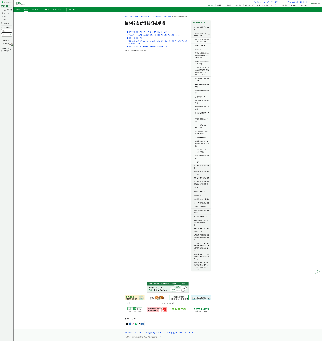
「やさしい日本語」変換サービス (297, 2)
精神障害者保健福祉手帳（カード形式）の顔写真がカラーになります (148, 32)
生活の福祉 (45, 9)
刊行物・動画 (283, 5)
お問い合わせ (303, 5)
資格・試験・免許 (249, 5)
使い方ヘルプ (177, 333)
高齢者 (18, 9)
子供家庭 (35, 9)
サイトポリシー (139, 333)
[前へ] (127, 303)
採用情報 (229, 5)
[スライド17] (169, 303)
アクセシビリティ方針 (165, 333)
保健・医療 (72, 9)
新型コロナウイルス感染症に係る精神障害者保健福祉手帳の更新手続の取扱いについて (154, 35)
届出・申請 (238, 5)
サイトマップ (189, 333)
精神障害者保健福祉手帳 (135, 38)
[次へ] (208, 303)
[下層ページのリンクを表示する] (209, 34)
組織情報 (219, 5)
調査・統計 (274, 5)
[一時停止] (173, 303)
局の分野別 (210, 5)
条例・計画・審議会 (262, 5)
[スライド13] (167, 303)
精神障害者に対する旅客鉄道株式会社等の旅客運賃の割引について (148, 46)
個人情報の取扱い (151, 333)
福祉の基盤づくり (58, 9)
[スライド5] (164, 303)
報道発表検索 (5, 40)
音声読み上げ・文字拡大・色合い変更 (266, 2)
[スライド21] (170, 303)
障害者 (26, 9)
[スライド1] (162, 303)
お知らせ (293, 5)
